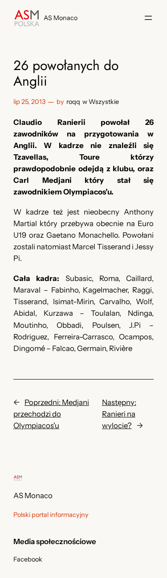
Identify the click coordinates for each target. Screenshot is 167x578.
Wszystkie (104, 102)
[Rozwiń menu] (148, 17)
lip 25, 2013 (29, 102)
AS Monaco (60, 18)
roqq (73, 102)
